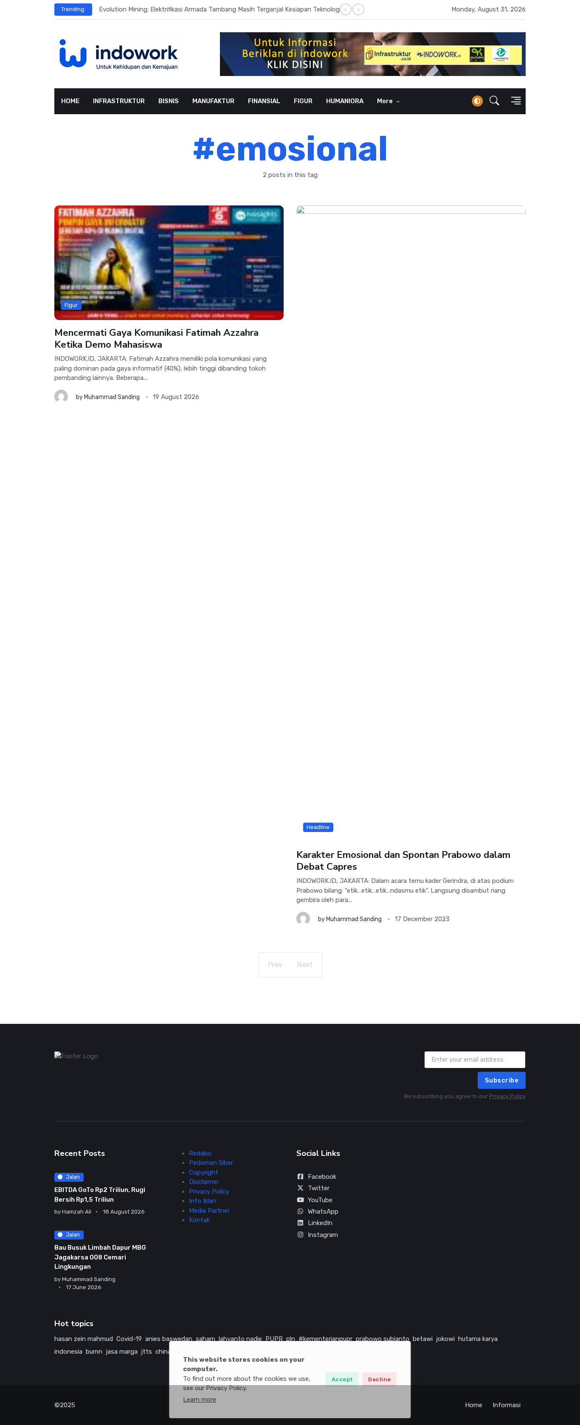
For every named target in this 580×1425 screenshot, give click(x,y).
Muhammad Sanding (112, 397)
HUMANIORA (344, 101)
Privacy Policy (507, 1096)
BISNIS (168, 101)
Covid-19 (129, 1339)
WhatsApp (323, 1211)
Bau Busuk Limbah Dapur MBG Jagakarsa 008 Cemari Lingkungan (100, 1257)
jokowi (445, 1339)
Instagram (323, 1235)
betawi (423, 1339)
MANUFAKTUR (213, 101)
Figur (71, 305)
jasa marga (122, 1351)
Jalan (73, 1177)
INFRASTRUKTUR (119, 101)
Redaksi (200, 1153)
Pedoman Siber (211, 1162)
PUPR (274, 1339)
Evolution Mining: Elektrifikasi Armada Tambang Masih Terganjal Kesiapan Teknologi (220, 9)
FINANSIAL (264, 101)
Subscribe (502, 1080)
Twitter (318, 1188)
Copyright (203, 1172)
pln (290, 1339)
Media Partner (209, 1210)
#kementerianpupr (325, 1339)
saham (205, 1339)
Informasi (507, 1405)
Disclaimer (204, 1182)
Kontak (199, 1220)
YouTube (320, 1200)
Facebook (322, 1176)
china (163, 1351)
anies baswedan (168, 1339)
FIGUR (303, 101)
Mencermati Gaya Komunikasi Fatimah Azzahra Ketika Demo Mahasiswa (156, 338)
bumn (94, 1351)
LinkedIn (320, 1223)
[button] (494, 101)
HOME (70, 101)
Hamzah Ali (76, 1212)
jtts (146, 1351)
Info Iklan (202, 1201)
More (385, 101)
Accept (342, 1379)
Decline (379, 1379)
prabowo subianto (382, 1339)
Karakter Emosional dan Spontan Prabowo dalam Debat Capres (403, 860)
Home (473, 1405)
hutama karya (478, 1339)
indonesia (68, 1351)
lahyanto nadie (240, 1339)
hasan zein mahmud (83, 1339)
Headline (318, 827)
